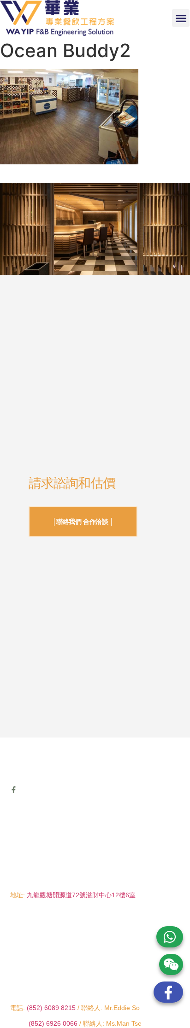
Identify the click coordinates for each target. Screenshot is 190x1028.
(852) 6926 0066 (54, 1023)
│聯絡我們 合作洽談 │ (83, 521)
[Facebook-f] (13, 789)
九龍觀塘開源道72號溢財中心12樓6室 (81, 895)
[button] (181, 18)
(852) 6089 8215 (51, 1007)
